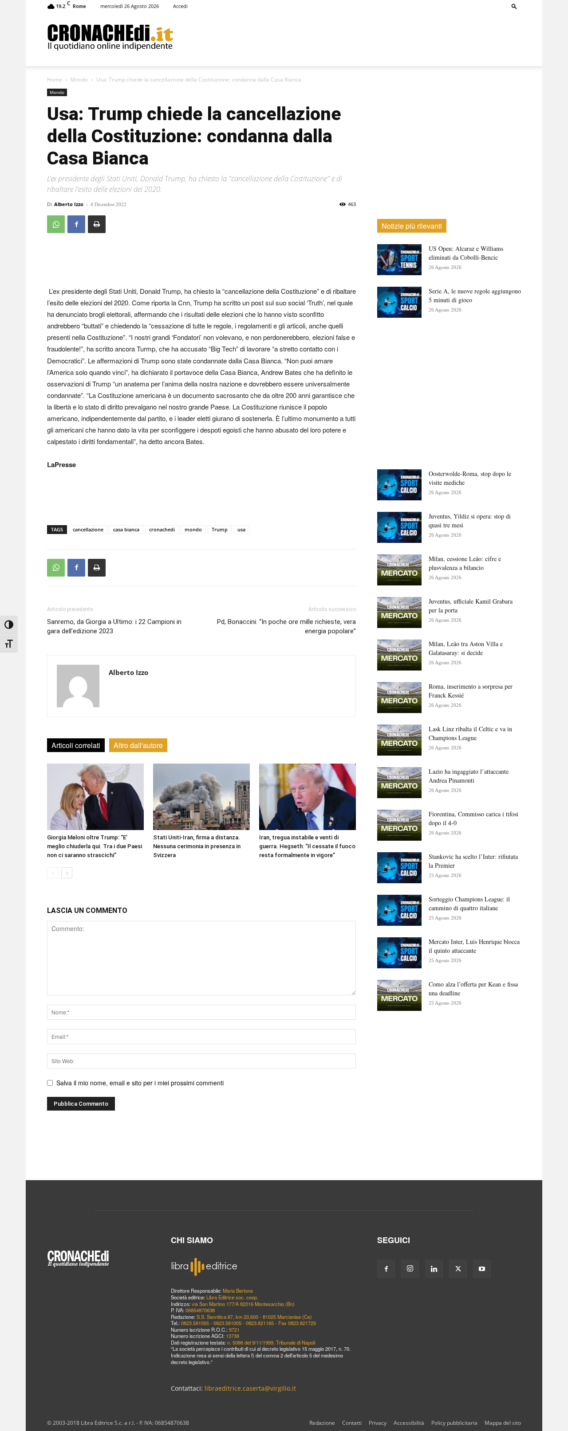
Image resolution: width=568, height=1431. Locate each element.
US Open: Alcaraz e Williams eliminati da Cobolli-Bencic (466, 252)
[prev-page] (52, 872)
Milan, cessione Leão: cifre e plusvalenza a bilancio (465, 563)
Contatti (352, 1423)
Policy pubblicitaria (454, 1423)
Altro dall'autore (138, 745)
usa (241, 529)
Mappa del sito (503, 1423)
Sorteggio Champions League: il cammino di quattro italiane (469, 903)
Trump (220, 529)
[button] (514, 6)
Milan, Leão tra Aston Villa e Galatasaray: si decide (466, 648)
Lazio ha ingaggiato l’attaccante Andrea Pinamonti (469, 775)
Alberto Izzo (68, 204)
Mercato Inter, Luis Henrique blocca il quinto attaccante (474, 946)
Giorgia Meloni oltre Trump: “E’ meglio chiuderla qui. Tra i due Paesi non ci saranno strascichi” (94, 846)
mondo (193, 529)
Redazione (322, 1423)
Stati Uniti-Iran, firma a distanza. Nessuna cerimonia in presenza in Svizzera (197, 846)
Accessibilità (409, 1423)
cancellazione (88, 529)
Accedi (180, 6)
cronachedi (162, 529)
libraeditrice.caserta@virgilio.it (250, 1388)
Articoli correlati (75, 745)
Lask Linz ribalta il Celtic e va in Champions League (470, 733)
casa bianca (126, 529)
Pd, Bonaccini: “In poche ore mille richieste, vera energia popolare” (286, 626)
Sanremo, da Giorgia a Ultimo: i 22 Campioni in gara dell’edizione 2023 (114, 626)
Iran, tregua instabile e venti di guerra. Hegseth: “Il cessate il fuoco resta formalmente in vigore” (307, 846)
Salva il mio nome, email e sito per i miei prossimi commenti (140, 1082)
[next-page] (66, 872)
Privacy (378, 1423)
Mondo (79, 79)
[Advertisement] (347, 37)
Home (54, 79)
